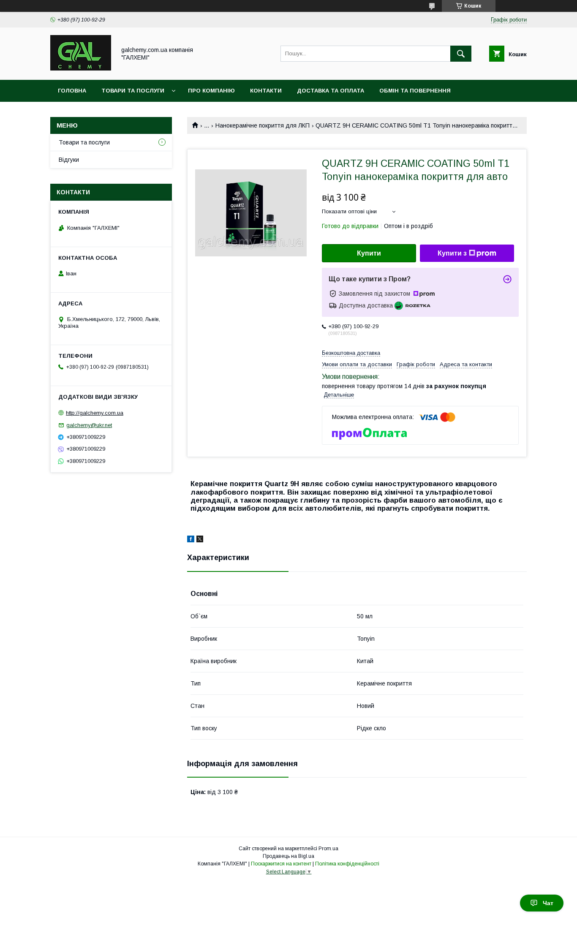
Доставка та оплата (330, 90)
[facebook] (190, 540)
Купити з (452, 253)
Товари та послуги (132, 90)
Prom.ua (328, 849)
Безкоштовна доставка (351, 353)
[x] (199, 540)
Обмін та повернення (415, 90)
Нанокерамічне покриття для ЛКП (262, 125)
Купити (369, 253)
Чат (548, 903)
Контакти (266, 90)
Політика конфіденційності (347, 864)
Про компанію (211, 90)
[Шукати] (460, 54)
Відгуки (69, 159)
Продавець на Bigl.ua (288, 856)
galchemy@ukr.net (89, 425)
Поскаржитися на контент (281, 864)
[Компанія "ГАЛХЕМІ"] (80, 68)
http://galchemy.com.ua (94, 413)
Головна (72, 90)
